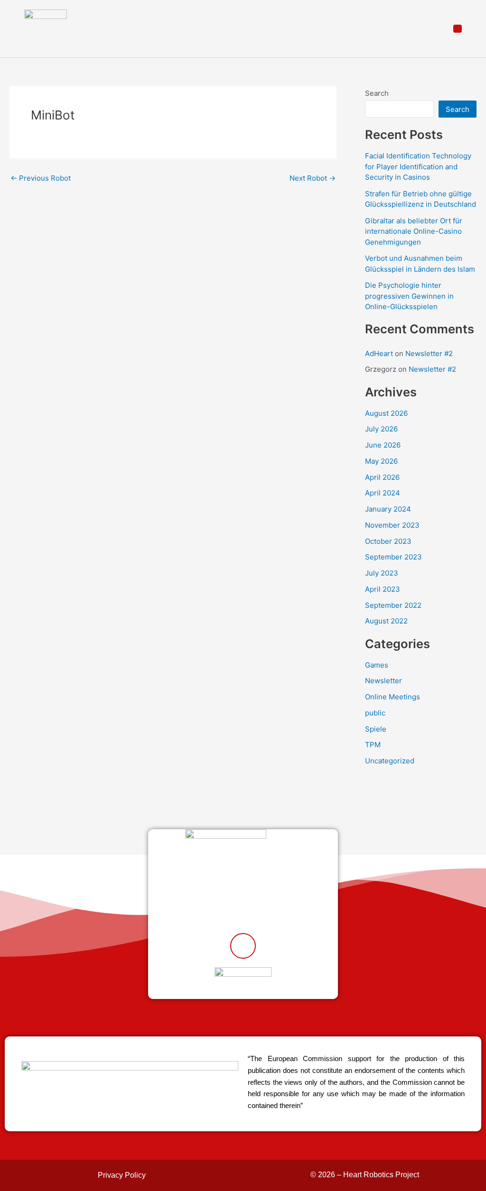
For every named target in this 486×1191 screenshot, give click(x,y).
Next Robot (313, 178)
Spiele (375, 728)
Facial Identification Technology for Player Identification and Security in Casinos (418, 166)
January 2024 (388, 508)
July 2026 (381, 428)
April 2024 (382, 492)
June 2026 (383, 444)
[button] (457, 29)
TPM (373, 744)
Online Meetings (392, 696)
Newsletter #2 (429, 353)
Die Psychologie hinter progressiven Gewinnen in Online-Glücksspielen (409, 296)
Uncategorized (389, 760)
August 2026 (386, 413)
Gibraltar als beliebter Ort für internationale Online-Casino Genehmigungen (413, 231)
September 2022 (393, 605)
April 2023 (382, 589)
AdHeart (379, 353)
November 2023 (392, 525)
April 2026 (382, 477)
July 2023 (381, 572)
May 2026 (381, 461)
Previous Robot (40, 178)
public (375, 712)
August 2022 (386, 620)
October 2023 (388, 541)
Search (377, 93)
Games (376, 664)
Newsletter (383, 680)
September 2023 (393, 556)
